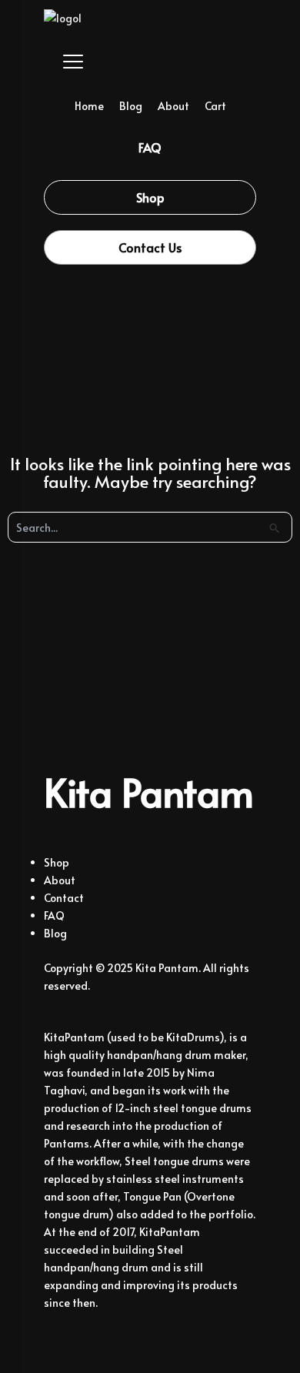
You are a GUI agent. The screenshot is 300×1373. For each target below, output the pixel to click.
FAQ (54, 915)
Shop (56, 862)
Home (89, 106)
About (173, 106)
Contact (64, 897)
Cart (215, 106)
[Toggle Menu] (63, 61)
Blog (130, 106)
